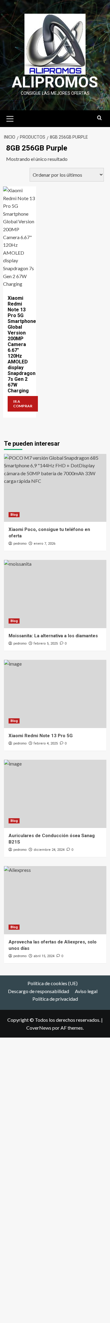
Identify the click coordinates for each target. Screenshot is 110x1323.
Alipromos (55, 82)
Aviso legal (86, 991)
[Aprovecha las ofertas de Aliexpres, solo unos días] (55, 900)
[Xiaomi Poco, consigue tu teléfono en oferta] (55, 488)
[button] (10, 118)
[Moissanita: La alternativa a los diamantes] (55, 594)
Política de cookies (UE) (53, 983)
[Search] (99, 118)
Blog (14, 515)
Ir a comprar (22, 403)
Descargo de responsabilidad (38, 991)
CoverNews (38, 1028)
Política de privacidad (55, 999)
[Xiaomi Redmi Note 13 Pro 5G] (55, 694)
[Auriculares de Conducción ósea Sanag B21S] (55, 794)
